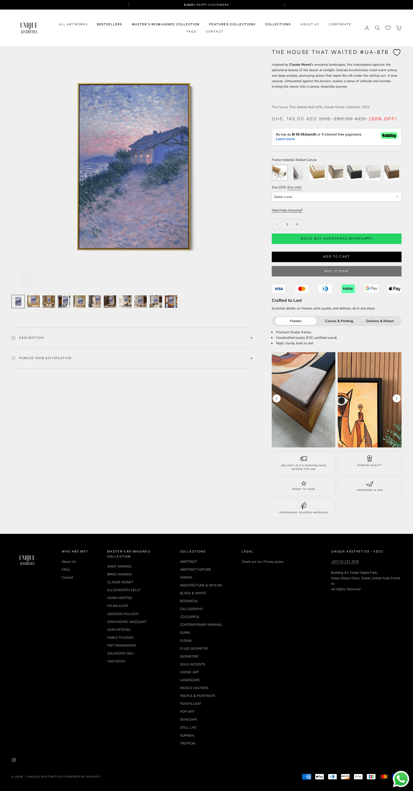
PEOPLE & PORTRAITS (197, 696)
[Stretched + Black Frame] (354, 173)
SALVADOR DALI (120, 653)
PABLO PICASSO (120, 637)
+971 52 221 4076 (345, 561)
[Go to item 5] (79, 301)
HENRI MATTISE (119, 598)
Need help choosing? (287, 210)
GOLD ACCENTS (192, 664)
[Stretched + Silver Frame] (336, 173)
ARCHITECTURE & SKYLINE (201, 585)
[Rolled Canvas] (280, 173)
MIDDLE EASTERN (194, 688)
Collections (278, 24)
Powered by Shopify (82, 776)
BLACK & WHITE (193, 593)
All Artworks (73, 24)
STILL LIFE (188, 727)
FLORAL (186, 640)
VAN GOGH (116, 661)
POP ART (187, 711)
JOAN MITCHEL (119, 629)
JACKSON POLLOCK (123, 614)
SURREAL (187, 735)
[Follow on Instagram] (13, 760)
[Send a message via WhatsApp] (401, 779)
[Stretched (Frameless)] (298, 173)
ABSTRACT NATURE (195, 569)
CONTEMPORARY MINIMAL (201, 624)
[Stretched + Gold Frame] (317, 173)
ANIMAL (186, 577)
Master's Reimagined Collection (166, 24)
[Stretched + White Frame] (373, 173)
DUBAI (185, 632)
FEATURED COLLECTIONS (232, 24)
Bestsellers (109, 24)
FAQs (191, 31)
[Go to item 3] (48, 301)
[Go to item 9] (140, 301)
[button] (397, 398)
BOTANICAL (189, 601)
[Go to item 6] (94, 301)
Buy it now (336, 271)
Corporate (340, 24)
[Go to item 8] (125, 301)
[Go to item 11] (171, 301)
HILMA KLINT (117, 606)
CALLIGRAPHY (191, 609)
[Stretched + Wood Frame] (392, 173)
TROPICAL (188, 743)
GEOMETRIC (189, 656)
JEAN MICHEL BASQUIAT (126, 622)
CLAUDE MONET (120, 582)
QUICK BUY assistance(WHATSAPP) (337, 238)
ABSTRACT (188, 561)
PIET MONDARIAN (121, 645)
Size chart (294, 187)
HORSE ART (189, 672)
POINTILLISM (190, 703)
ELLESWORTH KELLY (123, 590)
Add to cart (336, 257)
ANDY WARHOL (119, 566)
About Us (309, 24)
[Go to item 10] (156, 301)
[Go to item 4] (64, 301)
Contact (214, 31)
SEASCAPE (188, 719)
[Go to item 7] (110, 301)
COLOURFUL (190, 617)
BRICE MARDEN (119, 574)
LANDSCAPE (190, 680)
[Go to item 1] (18, 301)
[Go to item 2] (33, 301)
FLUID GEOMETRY (194, 648)
